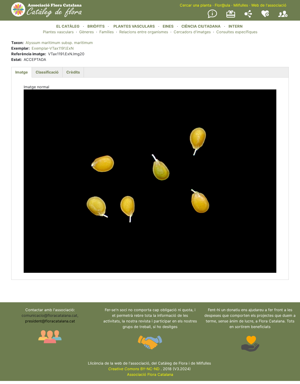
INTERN (236, 26)
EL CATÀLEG (67, 26)
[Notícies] (212, 17)
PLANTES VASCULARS (134, 26)
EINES (168, 26)
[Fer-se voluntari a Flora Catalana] (265, 16)
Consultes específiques (236, 32)
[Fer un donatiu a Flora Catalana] (230, 17)
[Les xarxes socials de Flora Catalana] (248, 16)
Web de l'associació (268, 5)
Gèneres (86, 32)
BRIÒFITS (96, 26)
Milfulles (240, 5)
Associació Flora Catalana (150, 374)
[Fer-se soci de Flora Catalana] (283, 17)
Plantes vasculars (58, 32)
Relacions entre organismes (143, 32)
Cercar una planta (195, 5)
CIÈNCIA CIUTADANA (201, 26)
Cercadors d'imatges (192, 32)
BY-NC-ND (134, 368)
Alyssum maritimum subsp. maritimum (59, 42)
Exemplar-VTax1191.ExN (53, 48)
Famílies (106, 32)
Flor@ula (222, 5)
